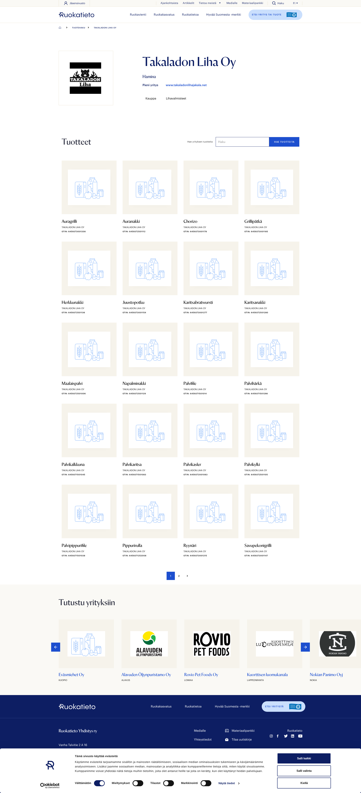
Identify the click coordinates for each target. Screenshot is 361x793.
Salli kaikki (304, 758)
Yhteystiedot (203, 739)
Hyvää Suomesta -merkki (223, 14)
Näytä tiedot (226, 783)
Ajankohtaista (169, 3)
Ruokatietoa (190, 14)
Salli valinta (304, 770)
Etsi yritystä (274, 706)
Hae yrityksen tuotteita (200, 141)
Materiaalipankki (252, 3)
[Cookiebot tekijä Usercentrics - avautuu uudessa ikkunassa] (49, 785)
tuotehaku (78, 28)
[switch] (138, 783)
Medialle (231, 3)
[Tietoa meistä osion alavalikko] (220, 3)
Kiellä (304, 783)
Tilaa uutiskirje (242, 739)
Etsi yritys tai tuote (267, 14)
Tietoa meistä (207, 3)
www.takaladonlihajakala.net (186, 85)
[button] (305, 647)
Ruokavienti (138, 14)
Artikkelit (188, 3)
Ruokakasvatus (164, 14)
